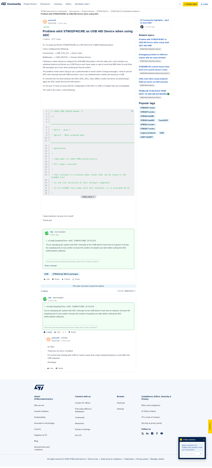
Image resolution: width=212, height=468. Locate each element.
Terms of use (93, 459)
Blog (36, 441)
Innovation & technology (44, 423)
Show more (87, 197)
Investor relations (41, 411)
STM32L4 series (148, 124)
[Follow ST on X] (142, 434)
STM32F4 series (148, 112)
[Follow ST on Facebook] (157, 434)
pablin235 (52, 20)
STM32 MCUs (102, 11)
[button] (190, 4)
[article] (88, 315)
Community (79, 417)
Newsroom (79, 423)
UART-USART (147, 137)
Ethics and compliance (150, 405)
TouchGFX (163, 120)
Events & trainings (82, 429)
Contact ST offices (82, 403)
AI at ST (78, 435)
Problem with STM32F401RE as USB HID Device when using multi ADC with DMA (154, 42)
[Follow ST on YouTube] (161, 434)
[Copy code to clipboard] (132, 111)
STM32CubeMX (147, 116)
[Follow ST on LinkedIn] (147, 434)
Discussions (74, 11)
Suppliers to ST (40, 435)
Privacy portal (142, 459)
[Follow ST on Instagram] (152, 434)
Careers (37, 429)
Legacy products (148, 133)
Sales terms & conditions (111, 459)
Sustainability (40, 417)
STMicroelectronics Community (54, 11)
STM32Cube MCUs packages (65, 274)
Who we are (39, 405)
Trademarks (129, 459)
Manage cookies (157, 459)
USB (46, 274)
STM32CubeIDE (147, 120)
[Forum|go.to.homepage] (11, 4)
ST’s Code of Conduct (150, 417)
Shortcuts (121, 403)
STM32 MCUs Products (147, 85)
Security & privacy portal (151, 423)
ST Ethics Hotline (148, 411)
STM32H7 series (148, 108)
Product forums (88, 11)
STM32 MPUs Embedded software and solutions (154, 73)
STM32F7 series (148, 129)
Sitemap (120, 409)
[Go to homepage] (50, 390)
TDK (51, 232)
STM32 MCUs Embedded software (125, 11)
